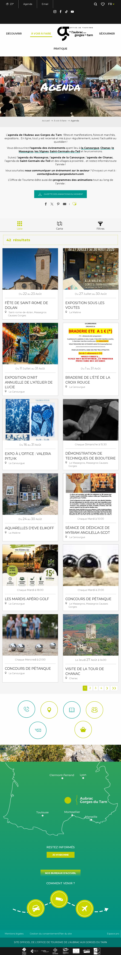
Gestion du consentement (44, 933)
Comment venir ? (60, 883)
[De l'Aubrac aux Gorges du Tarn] (75, 34)
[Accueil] (72, 710)
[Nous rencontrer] (49, 710)
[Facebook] (60, 12)
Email (45, 4)
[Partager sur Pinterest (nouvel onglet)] (58, 204)
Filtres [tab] (100, 228)
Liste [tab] (20, 228)
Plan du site (65, 933)
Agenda (27, 4)
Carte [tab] (59, 228)
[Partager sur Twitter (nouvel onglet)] (52, 204)
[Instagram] (55, 12)
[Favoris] (103, 4)
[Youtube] (72, 12)
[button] (95, 4)
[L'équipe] (95, 710)
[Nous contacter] (26, 709)
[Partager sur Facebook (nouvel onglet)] (45, 204)
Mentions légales (14, 933)
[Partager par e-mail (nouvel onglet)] (64, 204)
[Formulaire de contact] (38, 730)
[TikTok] (66, 12)
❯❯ (114, 688)
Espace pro (113, 933)
